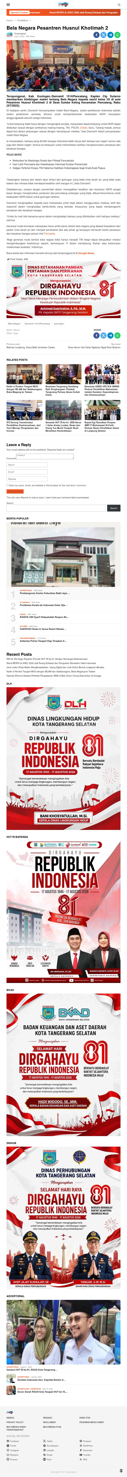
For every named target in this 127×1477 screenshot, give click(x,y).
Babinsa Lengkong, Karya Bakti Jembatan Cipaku (31, 345)
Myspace (14, 1454)
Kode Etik (84, 1417)
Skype (49, 1454)
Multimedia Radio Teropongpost (16, 1428)
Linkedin (50, 1450)
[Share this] (96, 35)
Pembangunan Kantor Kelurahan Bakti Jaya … (45, 593)
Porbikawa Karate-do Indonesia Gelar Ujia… (43, 605)
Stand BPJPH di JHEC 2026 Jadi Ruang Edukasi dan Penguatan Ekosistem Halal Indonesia (51, 663)
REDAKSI (47, 1417)
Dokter (83, 127)
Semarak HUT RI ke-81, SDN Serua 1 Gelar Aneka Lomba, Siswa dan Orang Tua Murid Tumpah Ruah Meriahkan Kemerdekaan (63, 426)
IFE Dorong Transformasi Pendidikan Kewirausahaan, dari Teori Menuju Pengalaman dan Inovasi (24, 426)
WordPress (88, 1445)
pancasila (59, 323)
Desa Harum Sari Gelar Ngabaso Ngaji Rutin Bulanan (94, 345)
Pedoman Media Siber (91, 1422)
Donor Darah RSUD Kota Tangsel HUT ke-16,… (42, 1391)
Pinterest (87, 1441)
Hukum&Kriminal (28, 638)
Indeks (10, 1417)
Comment (11, 458)
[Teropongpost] (63, 4)
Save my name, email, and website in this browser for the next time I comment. (47, 485)
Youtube (86, 1454)
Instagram (14, 1450)
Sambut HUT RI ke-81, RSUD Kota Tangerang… (32, 1369)
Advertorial (26, 590)
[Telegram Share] (110, 35)
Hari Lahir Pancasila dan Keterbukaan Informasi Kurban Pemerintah (50, 164)
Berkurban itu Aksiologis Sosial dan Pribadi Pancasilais (43, 160)
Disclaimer (49, 1422)
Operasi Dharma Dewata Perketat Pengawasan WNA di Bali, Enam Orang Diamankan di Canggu (54, 675)
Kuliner (23, 626)
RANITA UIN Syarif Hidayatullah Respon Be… (44, 617)
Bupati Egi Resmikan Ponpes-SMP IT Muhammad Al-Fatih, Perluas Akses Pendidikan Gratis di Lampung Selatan (102, 426)
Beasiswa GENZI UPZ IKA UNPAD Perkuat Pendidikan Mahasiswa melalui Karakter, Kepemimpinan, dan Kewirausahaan (102, 390)
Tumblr (13, 1445)
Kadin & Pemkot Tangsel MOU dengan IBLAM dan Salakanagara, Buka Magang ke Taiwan (24, 389)
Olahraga (25, 602)
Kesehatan (36, 1389)
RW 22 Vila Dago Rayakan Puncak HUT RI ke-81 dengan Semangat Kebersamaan (47, 658)
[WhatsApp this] (117, 35)
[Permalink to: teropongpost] (10, 34)
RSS (85, 1459)
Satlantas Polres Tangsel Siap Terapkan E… (43, 640)
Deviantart (87, 1450)
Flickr (49, 1459)
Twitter (50, 1441)
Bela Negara (14, 323)
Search (10, 503)
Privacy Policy (15, 1422)
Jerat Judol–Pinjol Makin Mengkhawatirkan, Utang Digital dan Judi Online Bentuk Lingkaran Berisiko (55, 667)
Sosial (23, 614)
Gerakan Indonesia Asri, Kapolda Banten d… (41, 1379)
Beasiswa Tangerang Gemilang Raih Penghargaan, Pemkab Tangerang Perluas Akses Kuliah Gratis (63, 390)
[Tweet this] (103, 35)
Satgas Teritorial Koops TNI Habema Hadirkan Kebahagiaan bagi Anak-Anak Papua (59, 168)
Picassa (13, 1459)
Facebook (14, 1441)
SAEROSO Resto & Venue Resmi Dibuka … (43, 629)
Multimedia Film (52, 1426)
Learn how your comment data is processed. (67, 497)
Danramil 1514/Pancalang (37, 323)
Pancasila (49, 233)
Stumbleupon (52, 1445)
